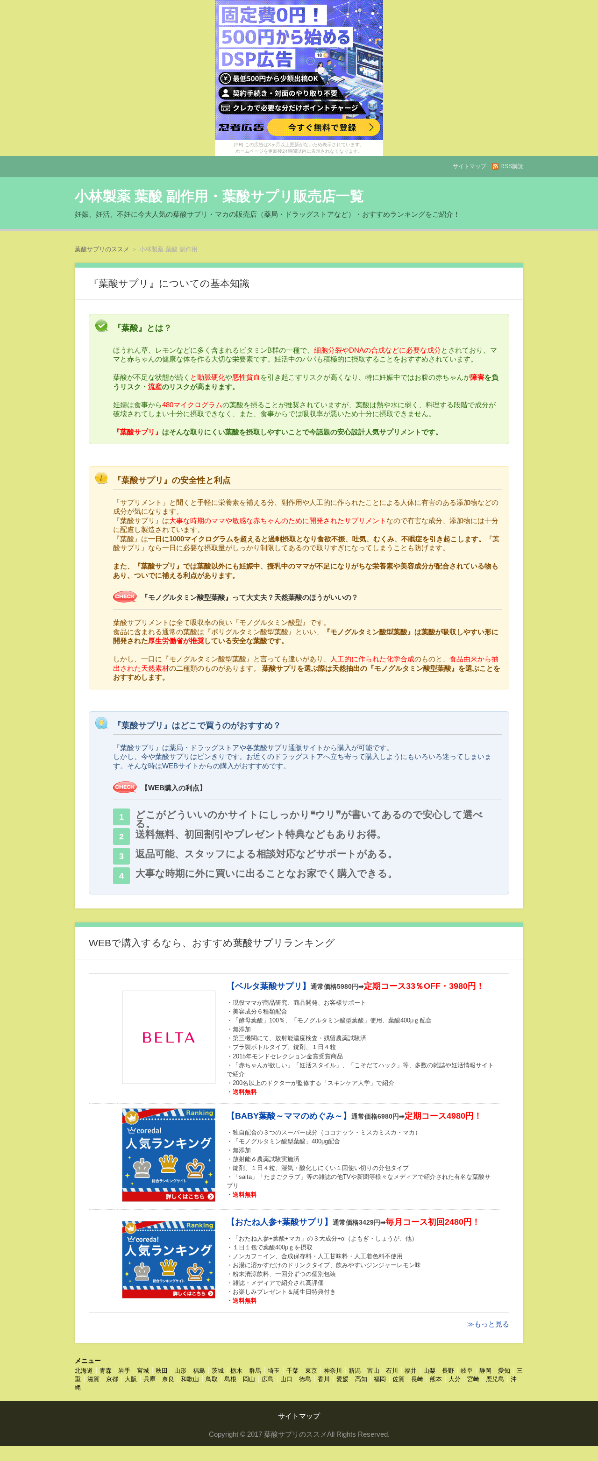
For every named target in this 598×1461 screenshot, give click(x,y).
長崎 (417, 1379)
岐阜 (467, 1370)
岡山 (249, 1379)
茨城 (218, 1370)
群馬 (255, 1370)
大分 (454, 1379)
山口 (286, 1379)
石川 (392, 1370)
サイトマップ (469, 166)
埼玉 (274, 1370)
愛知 (504, 1370)
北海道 (84, 1370)
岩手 (124, 1370)
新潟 (355, 1370)
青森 (106, 1370)
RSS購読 (511, 166)
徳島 (305, 1379)
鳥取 (212, 1379)
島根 (230, 1379)
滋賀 (93, 1379)
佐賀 (398, 1379)
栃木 (236, 1370)
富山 (373, 1370)
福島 (199, 1370)
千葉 (292, 1370)
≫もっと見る (488, 1324)
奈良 (168, 1379)
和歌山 (190, 1379)
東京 (311, 1370)
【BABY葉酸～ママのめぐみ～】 (289, 1116)
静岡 (485, 1370)
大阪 (131, 1379)
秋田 (162, 1370)
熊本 (436, 1379)
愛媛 (342, 1379)
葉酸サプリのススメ (102, 249)
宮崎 (473, 1379)
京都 (112, 1379)
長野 (448, 1370)
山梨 (429, 1370)
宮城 (143, 1370)
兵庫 (149, 1379)
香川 (324, 1379)
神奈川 (333, 1370)
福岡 (380, 1379)
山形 (180, 1370)
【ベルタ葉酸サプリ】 (269, 986)
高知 (361, 1379)
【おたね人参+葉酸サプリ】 (280, 1222)
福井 (411, 1370)
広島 (268, 1379)
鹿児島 (495, 1379)
